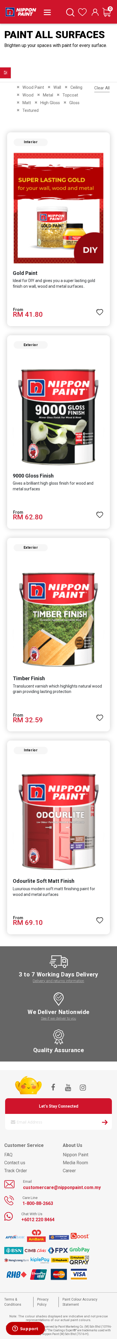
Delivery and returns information (58, 981)
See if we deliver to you (58, 1018)
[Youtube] (68, 1088)
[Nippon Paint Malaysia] (20, 10)
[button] (99, 309)
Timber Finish (29, 678)
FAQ (8, 1154)
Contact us (14, 1162)
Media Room (75, 1162)
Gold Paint (25, 273)
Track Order (15, 1170)
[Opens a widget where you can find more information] (25, 1329)
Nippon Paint (75, 1154)
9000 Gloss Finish (33, 476)
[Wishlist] (82, 15)
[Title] (46, 12)
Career (69, 1170)
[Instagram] (82, 1088)
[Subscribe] (105, 1123)
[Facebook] (53, 1088)
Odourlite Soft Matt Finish (43, 881)
